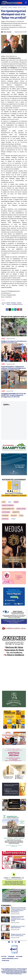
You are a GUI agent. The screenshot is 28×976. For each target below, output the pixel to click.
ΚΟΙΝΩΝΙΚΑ (5, 515)
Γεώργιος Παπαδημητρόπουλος (14, 304)
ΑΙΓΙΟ (3, 502)
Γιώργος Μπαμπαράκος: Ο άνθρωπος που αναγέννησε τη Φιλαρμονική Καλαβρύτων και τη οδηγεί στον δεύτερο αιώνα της (13, 368)
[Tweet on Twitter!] (10, 309)
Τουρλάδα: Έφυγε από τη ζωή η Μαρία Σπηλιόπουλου (18, 927)
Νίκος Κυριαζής (7, 32)
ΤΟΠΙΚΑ (13, 519)
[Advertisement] (14, 673)
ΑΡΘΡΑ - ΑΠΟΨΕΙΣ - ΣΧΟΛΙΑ (14, 7)
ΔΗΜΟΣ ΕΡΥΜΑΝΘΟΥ (7, 505)
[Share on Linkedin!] (15, 309)
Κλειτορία (13, 515)
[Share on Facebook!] (7, 309)
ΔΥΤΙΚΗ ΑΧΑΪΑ (6, 512)
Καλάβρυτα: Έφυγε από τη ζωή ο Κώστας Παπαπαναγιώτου (18, 935)
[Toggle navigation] (26, 2)
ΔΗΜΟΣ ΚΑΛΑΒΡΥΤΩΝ (8, 508)
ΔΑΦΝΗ (16, 502)
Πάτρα (21, 515)
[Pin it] (18, 309)
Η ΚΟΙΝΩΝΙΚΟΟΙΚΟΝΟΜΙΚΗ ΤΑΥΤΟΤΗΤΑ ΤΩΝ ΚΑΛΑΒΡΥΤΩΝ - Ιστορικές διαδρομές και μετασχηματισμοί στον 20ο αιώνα (13, 395)
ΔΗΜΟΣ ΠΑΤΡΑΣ (21, 508)
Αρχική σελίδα (4, 7)
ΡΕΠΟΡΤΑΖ (5, 519)
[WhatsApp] (12, 309)
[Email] (21, 309)
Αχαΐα (9, 502)
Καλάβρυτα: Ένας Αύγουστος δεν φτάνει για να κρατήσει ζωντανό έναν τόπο (13, 341)
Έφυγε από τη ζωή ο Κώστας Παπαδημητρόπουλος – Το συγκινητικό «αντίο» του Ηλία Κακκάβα (17, 918)
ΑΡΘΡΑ (3, 338)
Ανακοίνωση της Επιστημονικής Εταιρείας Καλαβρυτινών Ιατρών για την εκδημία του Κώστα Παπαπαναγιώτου (18, 910)
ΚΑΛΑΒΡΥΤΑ (16, 512)
